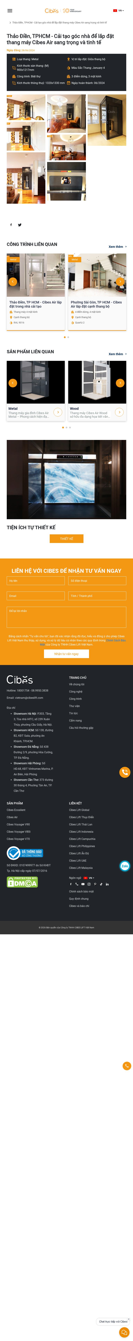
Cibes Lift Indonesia (81, 831)
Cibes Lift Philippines (82, 846)
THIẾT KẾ (66, 539)
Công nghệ (75, 691)
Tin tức (73, 713)
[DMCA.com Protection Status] (22, 881)
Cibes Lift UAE (77, 860)
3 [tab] (70, 427)
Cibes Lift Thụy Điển (81, 817)
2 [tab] (68, 337)
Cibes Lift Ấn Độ (79, 853)
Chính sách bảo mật (81, 891)
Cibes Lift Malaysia (81, 868)
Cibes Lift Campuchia (82, 839)
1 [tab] (65, 337)
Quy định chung (78, 898)
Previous (12, 281)
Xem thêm (116, 246)
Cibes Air (12, 817)
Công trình (75, 698)
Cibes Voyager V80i (18, 831)
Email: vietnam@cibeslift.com (25, 697)
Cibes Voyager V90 (18, 824)
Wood (74, 409)
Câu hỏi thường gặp (81, 727)
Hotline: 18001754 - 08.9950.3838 (27, 690)
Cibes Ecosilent (16, 810)
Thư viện (74, 706)
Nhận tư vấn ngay (66, 654)
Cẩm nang (75, 720)
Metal (12, 409)
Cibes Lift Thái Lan (80, 824)
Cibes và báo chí (79, 906)
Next (120, 281)
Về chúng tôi (76, 684)
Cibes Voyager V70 (18, 839)
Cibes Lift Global (79, 810)
